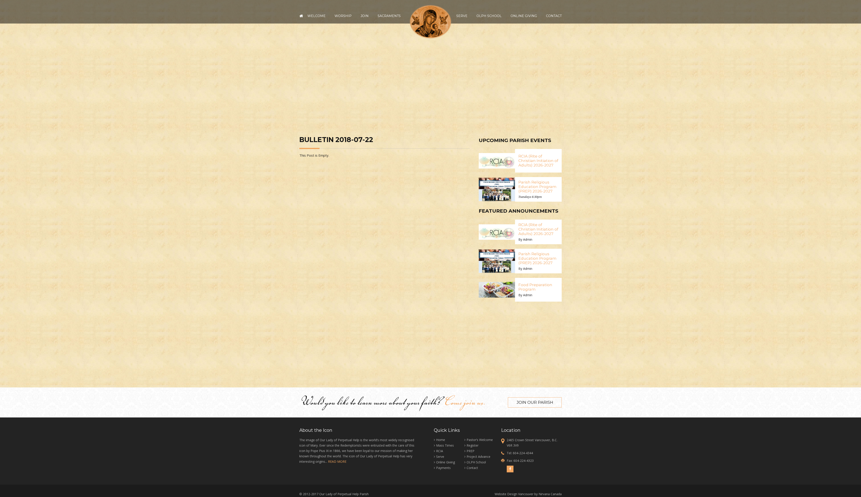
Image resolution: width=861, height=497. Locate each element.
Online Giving (524, 16)
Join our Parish (535, 402)
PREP (470, 451)
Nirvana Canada (550, 494)
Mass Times (445, 445)
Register (472, 445)
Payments (443, 468)
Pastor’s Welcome (480, 440)
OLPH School (489, 16)
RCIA (439, 451)
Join (365, 16)
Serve (461, 16)
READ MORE (337, 461)
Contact (554, 16)
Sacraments (389, 16)
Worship (343, 16)
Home (301, 16)
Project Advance (478, 456)
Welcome (316, 16)
